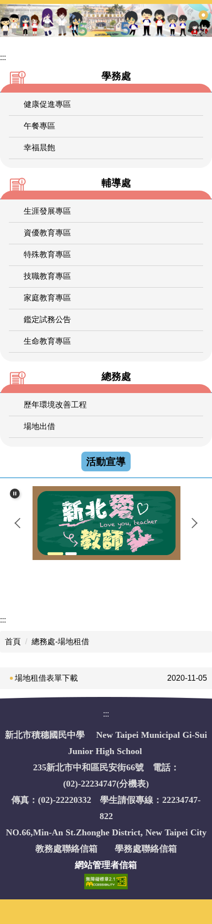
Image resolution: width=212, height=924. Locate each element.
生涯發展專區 (47, 211)
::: (3, 57)
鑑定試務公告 (47, 319)
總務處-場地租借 (60, 641)
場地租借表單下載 (46, 678)
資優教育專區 (47, 233)
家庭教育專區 (47, 298)
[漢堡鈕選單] (203, 16)
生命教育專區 (47, 341)
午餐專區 (39, 126)
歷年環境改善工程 (55, 404)
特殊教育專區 (47, 254)
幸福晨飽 (39, 147)
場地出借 (39, 426)
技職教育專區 (47, 276)
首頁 (13, 641)
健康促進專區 (47, 104)
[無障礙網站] (106, 881)
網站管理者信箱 (106, 865)
